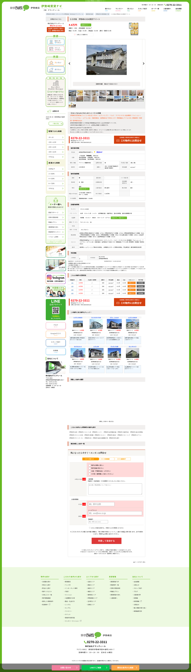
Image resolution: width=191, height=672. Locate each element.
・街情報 (135, 598)
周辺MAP (99, 152)
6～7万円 (51, 183)
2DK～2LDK (52, 147)
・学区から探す (46, 585)
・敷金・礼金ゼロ (69, 601)
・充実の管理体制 (114, 588)
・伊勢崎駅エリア (91, 598)
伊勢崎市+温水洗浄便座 (136, 432)
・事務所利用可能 (69, 618)
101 (72, 283)
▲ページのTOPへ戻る (139, 562)
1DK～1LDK (52, 142)
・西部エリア (90, 585)
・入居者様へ (113, 598)
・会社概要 (135, 582)
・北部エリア (90, 582)
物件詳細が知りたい (97, 468)
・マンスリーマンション (71, 621)
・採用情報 (135, 601)
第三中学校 (102, 257)
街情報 (55, 351)
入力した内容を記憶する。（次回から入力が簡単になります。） (107, 528)
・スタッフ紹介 (137, 588)
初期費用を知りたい (86, 25)
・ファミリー (68, 611)
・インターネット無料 (70, 588)
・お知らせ (135, 585)
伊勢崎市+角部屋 (88, 435)
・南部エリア (90, 591)
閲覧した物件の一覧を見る (106, 421)
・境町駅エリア (91, 595)
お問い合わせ (96, 132)
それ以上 (51, 157)
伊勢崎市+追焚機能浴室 (110, 432)
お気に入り (131, 283)
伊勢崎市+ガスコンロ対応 (76, 435)
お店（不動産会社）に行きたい (101, 471)
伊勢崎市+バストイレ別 (84, 432)
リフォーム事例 (53, 237)
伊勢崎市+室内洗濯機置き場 (100, 438)
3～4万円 (51, 174)
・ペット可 (67, 585)
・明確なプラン (114, 591)
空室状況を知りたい (84, 189)
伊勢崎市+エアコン (136, 435)
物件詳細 (140, 283)
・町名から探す (46, 588)
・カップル (67, 608)
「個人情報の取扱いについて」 (107, 532)
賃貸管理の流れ (53, 227)
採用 (61, 254)
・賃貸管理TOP (114, 582)
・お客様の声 (136, 595)
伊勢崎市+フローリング (123, 435)
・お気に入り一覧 (46, 595)
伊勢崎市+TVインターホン (76, 438)
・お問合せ (135, 604)
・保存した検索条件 (47, 601)
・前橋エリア (90, 604)
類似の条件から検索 (125, 667)
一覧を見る (55, 123)
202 (72, 290)
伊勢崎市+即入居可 (114, 438)
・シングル (67, 604)
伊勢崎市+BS (88, 438)
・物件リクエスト (46, 591)
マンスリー (119, 9)
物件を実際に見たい (97, 465)
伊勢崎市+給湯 (73, 432)
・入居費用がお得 (69, 598)
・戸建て (66, 591)
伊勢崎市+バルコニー (100, 435)
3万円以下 (52, 169)
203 (72, 293)
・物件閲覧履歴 (46, 598)
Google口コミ (56, 334)
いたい (58, 62)
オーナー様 (155, 9)
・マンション (68, 595)
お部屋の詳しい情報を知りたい (119, 218)
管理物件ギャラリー (54, 232)
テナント (58, 49)
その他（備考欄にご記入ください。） (102, 474)
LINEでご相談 (95, 667)
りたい (58, 69)
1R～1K (51, 137)
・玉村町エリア (91, 601)
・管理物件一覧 (114, 585)
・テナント (67, 614)
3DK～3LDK (52, 152)
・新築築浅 (67, 582)
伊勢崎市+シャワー (97, 432)
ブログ (55, 326)
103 (72, 286)
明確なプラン (52, 222)
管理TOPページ (53, 212)
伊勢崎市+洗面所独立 (123, 432)
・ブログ (135, 591)
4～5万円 (51, 179)
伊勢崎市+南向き (111, 435)
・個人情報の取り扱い (139, 608)
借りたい (108, 9)
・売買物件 (44, 604)
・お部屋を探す (46, 582)
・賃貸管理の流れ (114, 595)
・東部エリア (90, 588)
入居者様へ (167, 9)
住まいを (58, 42)
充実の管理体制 (53, 217)
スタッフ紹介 (142, 9)
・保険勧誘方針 (137, 611)
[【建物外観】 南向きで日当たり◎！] (106, 79)
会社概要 (178, 9)
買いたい (130, 9)
